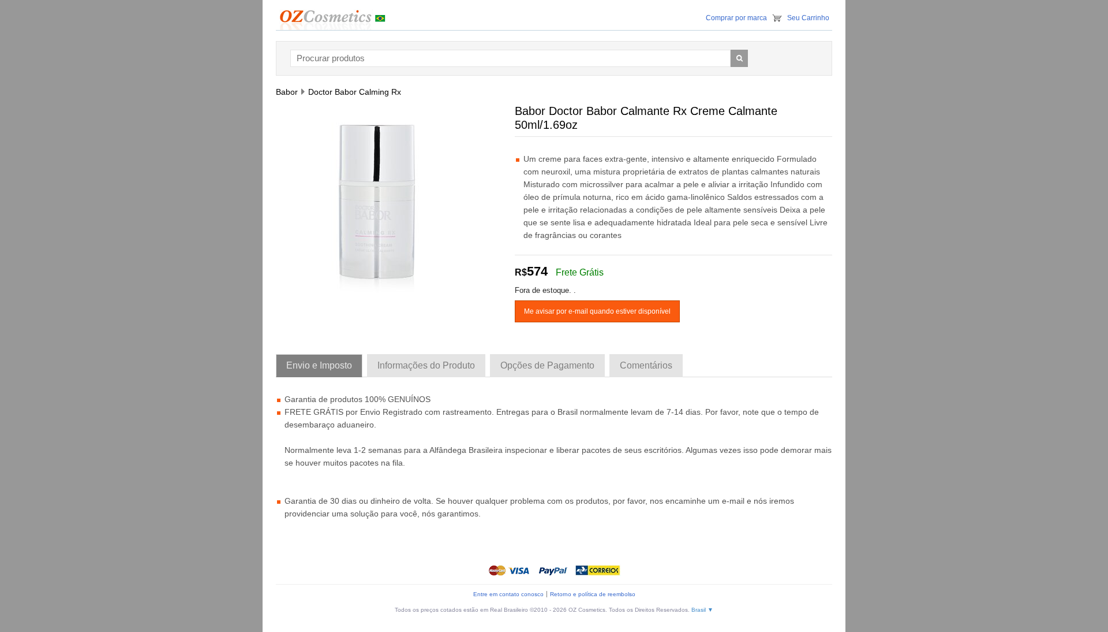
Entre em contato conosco (508, 594)
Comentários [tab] (646, 365)
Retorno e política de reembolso (592, 594)
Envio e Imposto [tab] (319, 365)
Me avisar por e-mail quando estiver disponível (597, 311)
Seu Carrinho (808, 18)
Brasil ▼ (702, 610)
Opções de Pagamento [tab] (547, 365)
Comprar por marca (736, 18)
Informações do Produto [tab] (426, 365)
